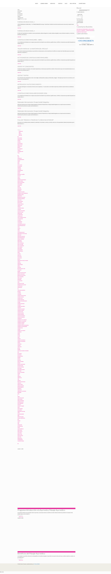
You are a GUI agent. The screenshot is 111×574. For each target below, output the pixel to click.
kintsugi (19, 291)
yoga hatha (20, 432)
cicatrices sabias (21, 208)
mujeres (19, 338)
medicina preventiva (21, 315)
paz (18, 352)
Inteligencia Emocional (22, 284)
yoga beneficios (21, 428)
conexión (19, 220)
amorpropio (20, 166)
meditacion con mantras (22, 319)
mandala (19, 292)
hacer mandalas (20, 276)
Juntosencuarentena (21, 290)
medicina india (20, 311)
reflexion (19, 376)
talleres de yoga (20, 416)
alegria (19, 160)
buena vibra (20, 202)
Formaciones (20, 143)
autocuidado (20, 183)
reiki (18, 379)
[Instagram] (18, 568)
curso (19, 230)
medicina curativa (21, 310)
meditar (19, 329)
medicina (19, 307)
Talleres (19, 150)
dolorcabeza (20, 247)
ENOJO (19, 259)
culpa (19, 229)
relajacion (19, 383)
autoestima (20, 185)
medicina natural (21, 313)
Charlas (19, 140)
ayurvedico (20, 189)
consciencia (20, 221)
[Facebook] (18, 565)
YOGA (19, 427)
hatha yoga (20, 278)
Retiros (19, 147)
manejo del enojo (21, 299)
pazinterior (20, 354)
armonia (19, 175)
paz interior (20, 353)
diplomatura (20, 241)
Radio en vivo (20, 144)
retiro (18, 393)
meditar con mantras (21, 330)
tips (18, 419)
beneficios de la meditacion (23, 193)
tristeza (19, 420)
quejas (19, 373)
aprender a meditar (21, 174)
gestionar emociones (21, 275)
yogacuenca (20, 438)
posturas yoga (20, 365)
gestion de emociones (22, 272)
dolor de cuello (20, 244)
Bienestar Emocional (21, 197)
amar (18, 162)
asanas (19, 178)
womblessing (20, 426)
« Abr (78, 25)
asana (19, 177)
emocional (19, 256)
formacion (19, 269)
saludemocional (21, 401)
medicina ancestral (21, 309)
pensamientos (20, 356)
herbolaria (19, 279)
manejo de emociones (22, 295)
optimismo (20, 346)
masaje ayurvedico (21, 303)
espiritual (19, 263)
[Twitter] (18, 566)
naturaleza (19, 344)
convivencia (20, 222)
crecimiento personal (21, 224)
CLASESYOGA (20, 214)
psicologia (20, 368)
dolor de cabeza (21, 243)
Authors (20, 133)
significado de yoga (21, 411)
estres (19, 265)
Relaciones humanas (21, 381)
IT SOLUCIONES (37, 564)
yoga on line (20, 434)
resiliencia (19, 388)
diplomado (20, 240)
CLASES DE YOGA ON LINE (81, 31)
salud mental (20, 399)
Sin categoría (20, 148)
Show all (20, 135)
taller (18, 415)
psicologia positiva (21, 369)
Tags (19, 132)
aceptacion (20, 158)
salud (19, 396)
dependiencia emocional (22, 233)
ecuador (19, 253)
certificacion (20, 205)
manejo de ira (20, 298)
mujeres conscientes (21, 341)
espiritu (19, 261)
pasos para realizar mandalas (23, 350)
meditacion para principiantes (23, 325)
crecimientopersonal (21, 225)
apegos (19, 171)
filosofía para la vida (21, 268)
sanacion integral (21, 405)
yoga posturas (20, 435)
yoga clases (20, 430)
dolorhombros (20, 251)
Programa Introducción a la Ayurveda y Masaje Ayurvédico (41, 510)
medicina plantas (21, 314)
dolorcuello (20, 248)
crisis (19, 226)
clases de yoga (20, 212)
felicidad (19, 267)
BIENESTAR (20, 195)
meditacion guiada (21, 322)
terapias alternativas (21, 418)
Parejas (19, 349)
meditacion (20, 318)
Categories (21, 131)
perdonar (19, 360)
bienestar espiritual (21, 198)
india (18, 282)
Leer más (19, 36)
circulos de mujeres (21, 210)
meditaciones (20, 327)
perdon (19, 358)
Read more (21, 516)
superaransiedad (21, 414)
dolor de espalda (21, 245)
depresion (19, 234)
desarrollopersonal (21, 237)
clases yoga (20, 213)
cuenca (19, 228)
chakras (19, 206)
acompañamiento (21, 159)
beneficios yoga (21, 194)
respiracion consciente (22, 391)
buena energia (20, 201)
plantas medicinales (21, 364)
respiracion (20, 389)
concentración (20, 218)
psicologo (19, 370)
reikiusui (19, 380)
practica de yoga (21, 366)
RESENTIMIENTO (21, 387)
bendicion (19, 190)
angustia (19, 167)
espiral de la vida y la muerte (23, 260)
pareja (19, 348)
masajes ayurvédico (21, 306)
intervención (20, 287)
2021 (18, 156)
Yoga (18, 152)
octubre (19, 345)
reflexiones (20, 377)
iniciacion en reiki (21, 283)
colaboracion (20, 216)
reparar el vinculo (21, 385)
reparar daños (20, 384)
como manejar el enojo (22, 217)
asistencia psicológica (22, 179)
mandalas (19, 294)
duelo (19, 252)
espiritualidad (20, 264)
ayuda (19, 186)
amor (18, 163)
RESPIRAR (19, 392)
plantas (19, 362)
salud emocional (21, 397)
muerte (19, 335)
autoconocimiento (21, 182)
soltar (19, 412)
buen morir (20, 199)
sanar (19, 407)
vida (18, 423)
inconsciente (20, 280)
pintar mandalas (21, 361)
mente (19, 333)
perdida (19, 357)
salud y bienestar (21, 400)
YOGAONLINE (20, 439)
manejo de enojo (21, 296)
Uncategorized (20, 151)
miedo (19, 334)
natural (19, 342)
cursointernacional (21, 232)
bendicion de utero (21, 191)
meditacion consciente (22, 321)
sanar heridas (20, 408)
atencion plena (20, 181)
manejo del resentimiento (22, 300)
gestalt (19, 271)
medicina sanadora (21, 317)
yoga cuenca (20, 431)
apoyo (19, 173)
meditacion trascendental (22, 326)
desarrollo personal (21, 236)
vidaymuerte (20, 424)
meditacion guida (21, 323)
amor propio (20, 164)
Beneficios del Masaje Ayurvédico (31, 553)
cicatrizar (19, 209)
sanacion (19, 404)
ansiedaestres (20, 170)
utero (18, 422)
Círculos (19, 142)
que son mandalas (21, 372)
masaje (19, 302)
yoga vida (19, 436)
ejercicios (19, 255)
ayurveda (19, 187)
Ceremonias (20, 139)
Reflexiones (20, 146)
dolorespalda (20, 249)
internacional (20, 286)
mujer (19, 337)
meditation (20, 331)
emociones (20, 257)
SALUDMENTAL (20, 403)
